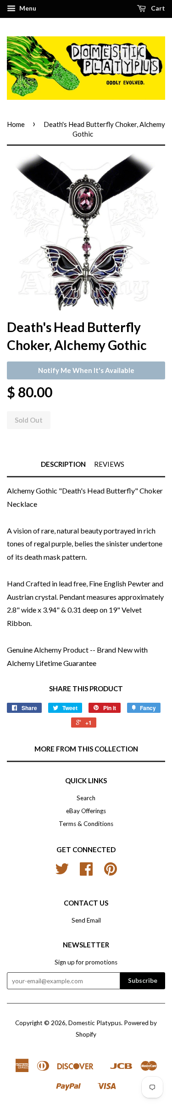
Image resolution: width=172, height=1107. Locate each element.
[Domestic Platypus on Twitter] (62, 872)
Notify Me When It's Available (86, 370)
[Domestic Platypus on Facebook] (86, 872)
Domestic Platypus (94, 1023)
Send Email (86, 920)
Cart (157, 8)
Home (16, 124)
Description (63, 464)
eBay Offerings (86, 810)
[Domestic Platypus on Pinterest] (110, 872)
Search (86, 798)
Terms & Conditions (86, 823)
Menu (27, 8)
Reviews (109, 464)
